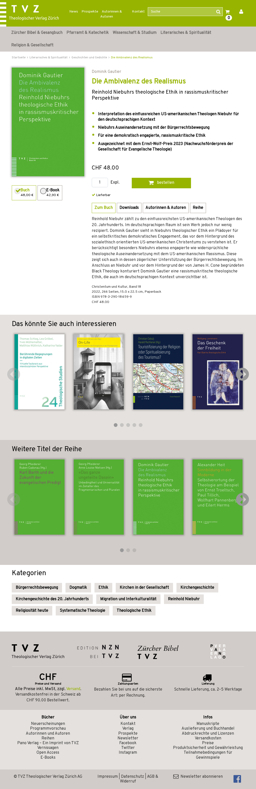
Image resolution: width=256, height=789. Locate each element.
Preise (208, 743)
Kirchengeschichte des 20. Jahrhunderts (52, 599)
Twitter (128, 747)
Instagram (128, 752)
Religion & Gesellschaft (32, 45)
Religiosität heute (32, 610)
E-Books (48, 757)
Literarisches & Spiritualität (185, 32)
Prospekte (90, 12)
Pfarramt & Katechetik (87, 32)
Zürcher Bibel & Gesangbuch (36, 32)
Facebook (127, 743)
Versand (73, 689)
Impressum (108, 776)
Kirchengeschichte (197, 587)
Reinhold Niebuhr (184, 599)
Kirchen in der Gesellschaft (144, 587)
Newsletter (128, 738)
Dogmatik (78, 587)
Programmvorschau (48, 728)
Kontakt (138, 12)
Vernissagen (47, 747)
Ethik (103, 587)
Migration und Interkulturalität (128, 599)
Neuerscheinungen (48, 723)
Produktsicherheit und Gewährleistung (208, 747)
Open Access (47, 752)
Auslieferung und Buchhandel (208, 728)
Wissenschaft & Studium (134, 32)
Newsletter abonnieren (200, 776)
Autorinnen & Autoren (111, 14)
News (73, 12)
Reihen (48, 738)
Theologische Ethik (134, 610)
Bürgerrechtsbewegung (37, 587)
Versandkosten (208, 738)
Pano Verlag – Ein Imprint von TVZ (48, 743)
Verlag (128, 728)
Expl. (115, 182)
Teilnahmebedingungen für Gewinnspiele (208, 755)
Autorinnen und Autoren (48, 733)
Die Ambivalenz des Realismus (131, 58)
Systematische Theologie (82, 610)
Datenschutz (132, 776)
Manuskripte (207, 723)
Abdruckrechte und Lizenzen (208, 733)
